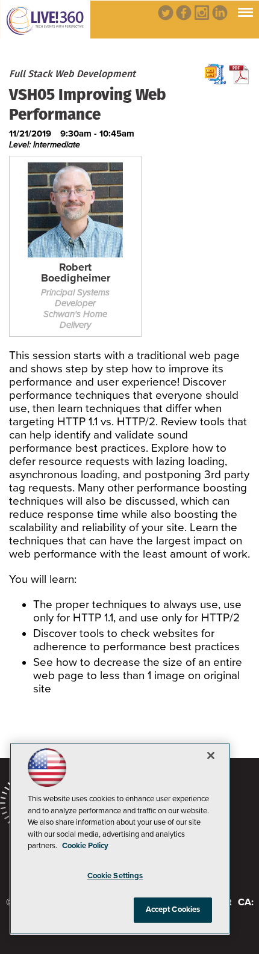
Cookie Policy (85, 846)
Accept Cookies (173, 909)
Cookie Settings (115, 876)
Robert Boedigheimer (75, 273)
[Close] (211, 755)
